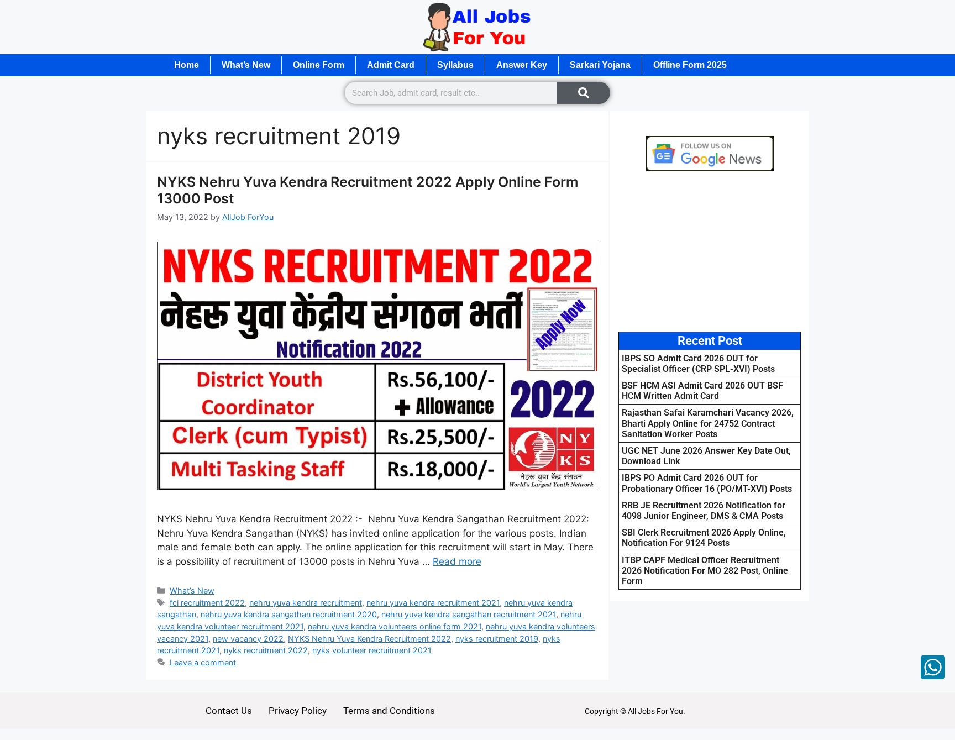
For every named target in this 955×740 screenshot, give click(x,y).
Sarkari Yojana (600, 65)
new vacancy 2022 (248, 638)
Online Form (318, 65)
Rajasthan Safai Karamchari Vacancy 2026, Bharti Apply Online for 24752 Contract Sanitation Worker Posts (708, 423)
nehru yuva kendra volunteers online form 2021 (394, 626)
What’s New (246, 65)
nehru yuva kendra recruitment (305, 602)
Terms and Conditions (389, 710)
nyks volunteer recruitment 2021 (372, 650)
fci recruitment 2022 (207, 602)
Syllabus (455, 65)
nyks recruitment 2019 (496, 638)
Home (186, 65)
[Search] (583, 93)
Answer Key (521, 65)
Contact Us (229, 710)
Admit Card (390, 65)
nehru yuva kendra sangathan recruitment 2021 (468, 614)
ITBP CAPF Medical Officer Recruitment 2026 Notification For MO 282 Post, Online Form (705, 570)
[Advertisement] (709, 251)
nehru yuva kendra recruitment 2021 (433, 602)
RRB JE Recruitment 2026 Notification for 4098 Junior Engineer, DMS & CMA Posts (703, 510)
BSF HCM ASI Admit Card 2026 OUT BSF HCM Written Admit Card (702, 390)
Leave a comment (203, 662)
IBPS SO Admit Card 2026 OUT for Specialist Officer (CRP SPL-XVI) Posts (698, 363)
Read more (457, 561)
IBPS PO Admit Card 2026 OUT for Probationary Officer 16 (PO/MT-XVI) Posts (707, 483)
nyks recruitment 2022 (266, 650)
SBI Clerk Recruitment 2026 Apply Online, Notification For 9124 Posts (704, 537)
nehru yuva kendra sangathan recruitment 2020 (289, 614)
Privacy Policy (298, 710)
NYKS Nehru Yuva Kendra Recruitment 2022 (369, 638)
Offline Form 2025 (690, 65)
